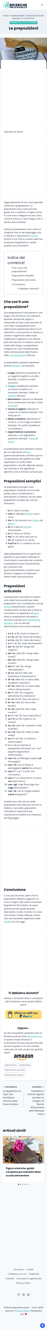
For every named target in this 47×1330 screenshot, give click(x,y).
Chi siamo (19, 1269)
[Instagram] (23, 1295)
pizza (29, 513)
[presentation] (23, 1150)
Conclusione (18, 284)
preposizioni (25, 1065)
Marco (11, 523)
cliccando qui (34, 1036)
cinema (12, 395)
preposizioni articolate (15, 1070)
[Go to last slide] (7, 1159)
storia (26, 527)
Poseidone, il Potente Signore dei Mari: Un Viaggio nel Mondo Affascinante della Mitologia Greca (35, 1101)
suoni (36, 613)
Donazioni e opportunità (29, 1278)
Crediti (30, 1269)
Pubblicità (34, 1274)
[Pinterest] (28, 1295)
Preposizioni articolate (24, 279)
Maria (11, 441)
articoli (7, 606)
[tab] (18, 1184)
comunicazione (18, 355)
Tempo (11, 386)
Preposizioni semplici (23, 275)
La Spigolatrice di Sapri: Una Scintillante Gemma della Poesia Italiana (12, 1096)
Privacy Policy (23, 1283)
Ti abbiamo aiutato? (28, 288)
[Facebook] (19, 1295)
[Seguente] (40, 1159)
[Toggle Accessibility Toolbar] (42, 1325)
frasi (28, 452)
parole (7, 921)
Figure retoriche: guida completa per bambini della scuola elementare (23, 1172)
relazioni (16, 365)
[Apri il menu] (42, 5)
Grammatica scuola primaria (23, 23)
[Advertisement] (23, 96)
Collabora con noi (17, 1274)
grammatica (11, 1065)
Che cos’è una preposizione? (19, 269)
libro (33, 438)
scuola (13, 405)
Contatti (9, 1278)
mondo (34, 235)
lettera (35, 520)
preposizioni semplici (14, 1075)
